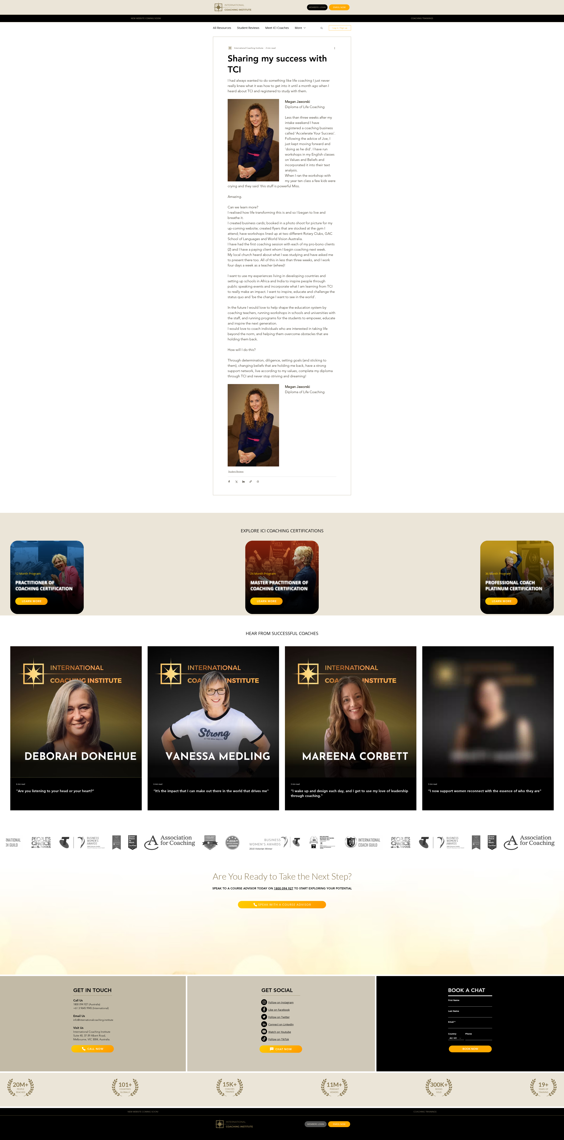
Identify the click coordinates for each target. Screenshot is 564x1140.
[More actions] (334, 48)
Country (452, 1034)
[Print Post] (257, 481)
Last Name (453, 1011)
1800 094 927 (283, 888)
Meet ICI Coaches (277, 28)
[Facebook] (264, 1009)
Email (451, 1022)
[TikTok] (264, 1039)
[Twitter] (264, 1017)
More (298, 28)
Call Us (78, 1000)
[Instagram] (264, 1002)
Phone (468, 1034)
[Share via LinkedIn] (243, 481)
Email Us (79, 1016)
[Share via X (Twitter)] (236, 481)
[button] (321, 28)
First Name (453, 1000)
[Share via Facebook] (229, 481)
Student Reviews (248, 28)
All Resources (222, 28)
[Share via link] (250, 481)
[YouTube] (264, 1031)
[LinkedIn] (264, 1024)
